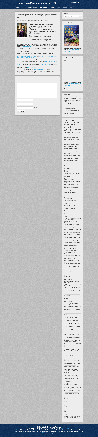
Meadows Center (50, 71)
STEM (23, 7)
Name (35, 99)
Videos (58, 7)
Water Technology (43, 7)
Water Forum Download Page (69, 124)
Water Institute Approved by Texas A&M (71, 158)
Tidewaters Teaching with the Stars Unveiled (72, 269)
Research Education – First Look (70, 357)
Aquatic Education (20, 71)
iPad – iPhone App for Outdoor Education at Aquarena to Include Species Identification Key (73, 321)
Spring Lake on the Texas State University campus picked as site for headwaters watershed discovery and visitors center (72, 418)
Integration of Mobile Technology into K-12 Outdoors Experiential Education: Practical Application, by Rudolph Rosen (72, 363)
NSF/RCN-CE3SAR (67, 103)
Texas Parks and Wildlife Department (37, 54)
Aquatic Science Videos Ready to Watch (71, 240)
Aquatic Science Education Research (71, 160)
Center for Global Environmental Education (72, 96)
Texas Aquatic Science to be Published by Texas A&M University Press (72, 225)
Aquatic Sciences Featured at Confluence (72, 153)
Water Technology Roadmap (69, 205)
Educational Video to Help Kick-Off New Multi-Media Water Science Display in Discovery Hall (72, 345)
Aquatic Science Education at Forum (71, 146)
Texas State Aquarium (68, 106)
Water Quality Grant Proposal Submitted (71, 404)
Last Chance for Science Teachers (70, 250)
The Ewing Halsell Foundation (69, 108)
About (71, 7)
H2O (36, 71)
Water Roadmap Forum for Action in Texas (72, 134)
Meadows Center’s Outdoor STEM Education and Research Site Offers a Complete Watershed (72, 317)
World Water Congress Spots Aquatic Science (72, 122)
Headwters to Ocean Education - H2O (35, 3)
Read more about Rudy (26, 46)
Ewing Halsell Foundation (46, 64)
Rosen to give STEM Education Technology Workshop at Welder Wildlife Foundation (72, 333)
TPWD (33, 72)
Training (52, 7)
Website (35, 107)
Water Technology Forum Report (70, 200)
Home (17, 7)
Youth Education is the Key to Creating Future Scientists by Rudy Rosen (72, 354)
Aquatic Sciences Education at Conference (72, 139)
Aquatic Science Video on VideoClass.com (72, 151)
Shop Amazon (67, 51)
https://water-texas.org (31, 67)
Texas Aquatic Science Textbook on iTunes (72, 232)
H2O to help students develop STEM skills (72, 403)
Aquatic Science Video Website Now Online (72, 165)
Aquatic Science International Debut (71, 137)
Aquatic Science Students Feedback (71, 150)
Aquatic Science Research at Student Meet (72, 144)
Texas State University (27, 72)
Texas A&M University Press (75, 49)
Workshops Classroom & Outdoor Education (72, 142)
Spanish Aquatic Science (68, 141)
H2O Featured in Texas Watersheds (70, 248)
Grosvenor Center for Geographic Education (72, 98)
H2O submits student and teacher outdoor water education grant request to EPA (72, 391)
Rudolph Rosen (30, 20)
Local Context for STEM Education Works (72, 173)
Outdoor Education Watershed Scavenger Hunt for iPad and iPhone (72, 330)
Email (35, 103)
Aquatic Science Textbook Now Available (71, 210)
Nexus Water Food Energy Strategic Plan (71, 148)
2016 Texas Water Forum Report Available (72, 132)
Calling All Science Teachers (69, 258)
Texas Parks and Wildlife (68, 105)
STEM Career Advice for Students (70, 227)
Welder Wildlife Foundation (69, 113)
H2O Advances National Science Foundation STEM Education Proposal (72, 219)
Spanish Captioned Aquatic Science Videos (72, 135)
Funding (65, 7)
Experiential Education (32, 7)
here (30, 51)
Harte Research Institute (42, 71)
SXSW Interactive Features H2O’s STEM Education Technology (71, 222)
